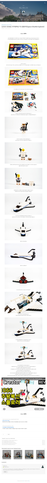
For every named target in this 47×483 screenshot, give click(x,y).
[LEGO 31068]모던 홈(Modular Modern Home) (7, 441)
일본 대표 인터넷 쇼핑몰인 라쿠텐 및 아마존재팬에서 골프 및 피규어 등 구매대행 (15, 421)
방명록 (22, 20)
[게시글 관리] (5, 434)
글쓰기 (19, 20)
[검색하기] (45, 3)
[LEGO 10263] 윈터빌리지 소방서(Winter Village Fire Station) (9, 440)
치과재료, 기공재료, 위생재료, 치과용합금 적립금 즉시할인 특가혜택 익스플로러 (15, 428)
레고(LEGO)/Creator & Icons (6, 24)
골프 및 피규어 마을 (6, 420)
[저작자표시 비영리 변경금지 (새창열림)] (12, 434)
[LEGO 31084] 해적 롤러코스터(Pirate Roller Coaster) (8, 442)
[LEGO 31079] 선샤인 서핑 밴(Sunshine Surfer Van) (8, 444)
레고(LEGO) (3, 438)
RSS (25, 20)
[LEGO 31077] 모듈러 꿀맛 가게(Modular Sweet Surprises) (9, 443)
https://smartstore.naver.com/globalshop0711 (10, 419)
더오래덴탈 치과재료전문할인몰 (8, 427)
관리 (28, 20)
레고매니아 (23, 8)
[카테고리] (2, 3)
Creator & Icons (8, 438)
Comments (4, 462)
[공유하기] (4, 434)
